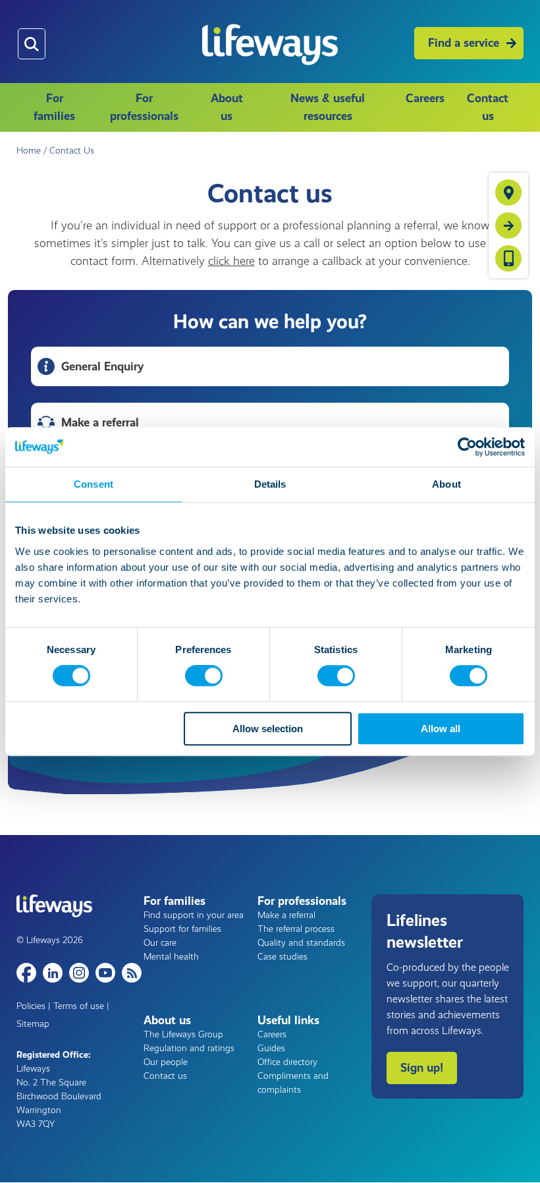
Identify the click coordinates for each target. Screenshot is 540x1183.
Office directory (287, 1062)
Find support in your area (194, 915)
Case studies (282, 956)
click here (231, 261)
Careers (425, 98)
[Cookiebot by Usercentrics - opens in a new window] (467, 447)
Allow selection (267, 728)
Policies (30, 1006)
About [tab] (446, 484)
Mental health (171, 956)
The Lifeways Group (183, 1034)
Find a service (463, 43)
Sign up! (421, 1067)
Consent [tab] (93, 484)
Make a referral (286, 915)
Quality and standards (301, 942)
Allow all (440, 728)
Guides (271, 1048)
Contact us (487, 107)
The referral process (296, 929)
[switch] (204, 676)
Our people (166, 1062)
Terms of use (78, 1006)
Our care (160, 942)
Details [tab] (270, 484)
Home (28, 150)
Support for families (182, 929)
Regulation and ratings (189, 1048)
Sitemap (32, 1023)
